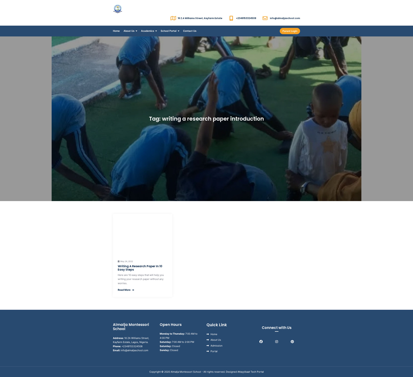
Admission (216, 345)
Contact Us (189, 30)
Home (116, 30)
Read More (124, 289)
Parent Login (289, 31)
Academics (147, 30)
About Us (129, 30)
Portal (214, 351)
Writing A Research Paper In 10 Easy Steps (140, 268)
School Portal (168, 30)
